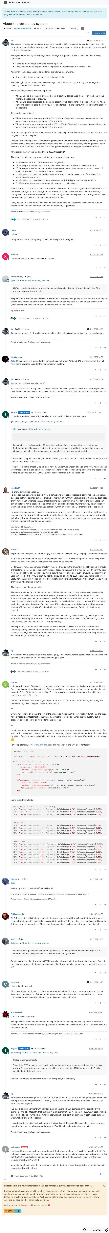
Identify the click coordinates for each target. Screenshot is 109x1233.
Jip (12, 40)
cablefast (15, 982)
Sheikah (14, 254)
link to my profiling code (41, 745)
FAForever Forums (19, 2)
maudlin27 (15, 488)
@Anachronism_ (23, 329)
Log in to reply (99, 33)
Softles (14, 682)
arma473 (14, 549)
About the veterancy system (35, 280)
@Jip (29, 277)
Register (8, 1211)
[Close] (104, 1186)
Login (18, 1211)
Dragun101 (15, 879)
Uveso (13, 230)
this (84, 132)
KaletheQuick (16, 1012)
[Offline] (6, 42)
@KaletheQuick (39, 1048)
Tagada (14, 412)
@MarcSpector (23, 379)
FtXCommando (17, 914)
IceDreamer (16, 1147)
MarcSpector (16, 357)
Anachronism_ (17, 277)
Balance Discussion (23, 28)
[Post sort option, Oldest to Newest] (87, 33)
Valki (13, 939)
